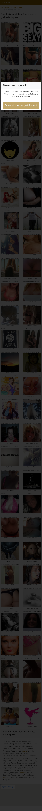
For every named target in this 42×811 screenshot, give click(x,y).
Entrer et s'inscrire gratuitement (21, 105)
